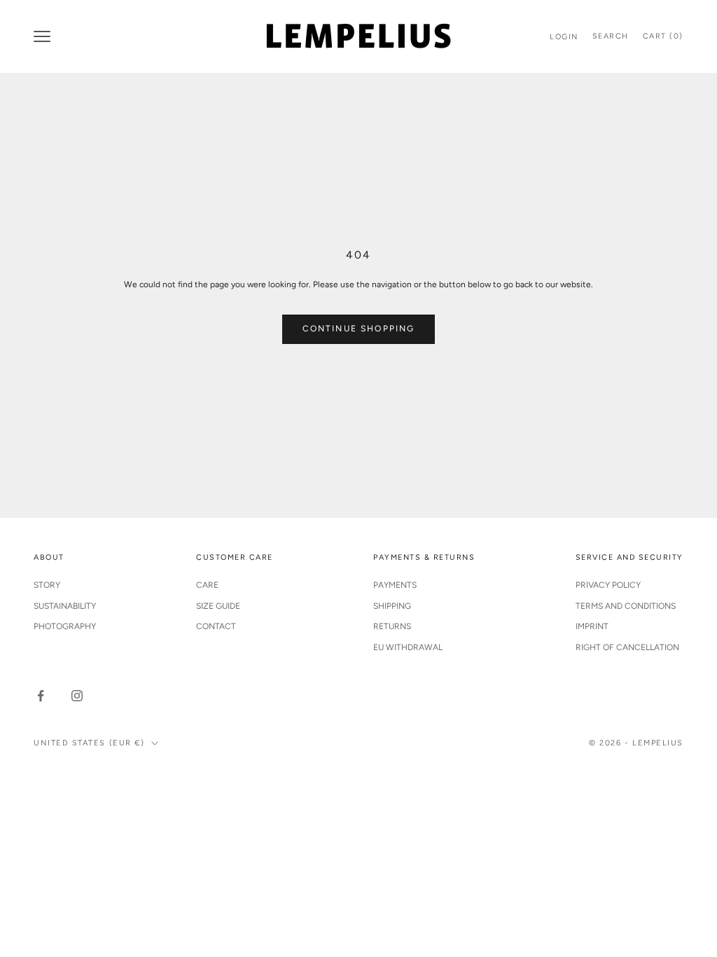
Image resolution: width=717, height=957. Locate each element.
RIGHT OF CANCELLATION (627, 647)
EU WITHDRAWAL (408, 647)
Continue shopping (358, 328)
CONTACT (216, 626)
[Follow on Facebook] (41, 696)
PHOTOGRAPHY (65, 626)
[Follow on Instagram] (77, 696)
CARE (207, 585)
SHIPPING (392, 606)
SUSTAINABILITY (65, 606)
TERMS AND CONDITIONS (626, 606)
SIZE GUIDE (218, 606)
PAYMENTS (395, 585)
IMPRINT (592, 626)
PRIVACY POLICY (608, 585)
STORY (47, 585)
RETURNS (392, 626)
